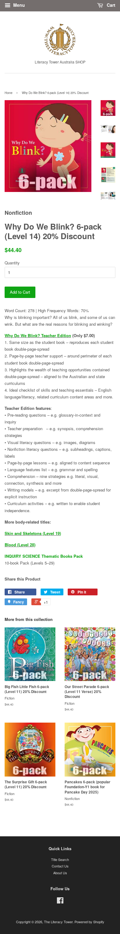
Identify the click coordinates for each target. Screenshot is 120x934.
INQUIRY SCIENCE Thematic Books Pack (44, 556)
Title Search (60, 859)
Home (8, 93)
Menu (18, 5)
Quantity (12, 263)
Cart (110, 5)
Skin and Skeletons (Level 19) (33, 533)
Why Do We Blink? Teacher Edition (38, 335)
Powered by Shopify (89, 921)
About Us (60, 872)
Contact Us (60, 865)
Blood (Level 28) (20, 545)
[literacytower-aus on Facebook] (60, 901)
